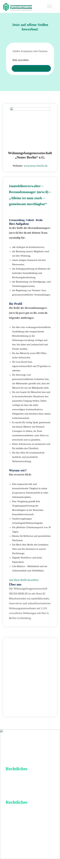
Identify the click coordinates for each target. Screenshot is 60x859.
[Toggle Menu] (49, 6)
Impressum (17, 776)
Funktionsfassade (41, 851)
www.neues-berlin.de (36, 165)
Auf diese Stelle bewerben (24, 579)
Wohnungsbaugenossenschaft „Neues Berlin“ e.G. (30, 155)
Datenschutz (18, 783)
